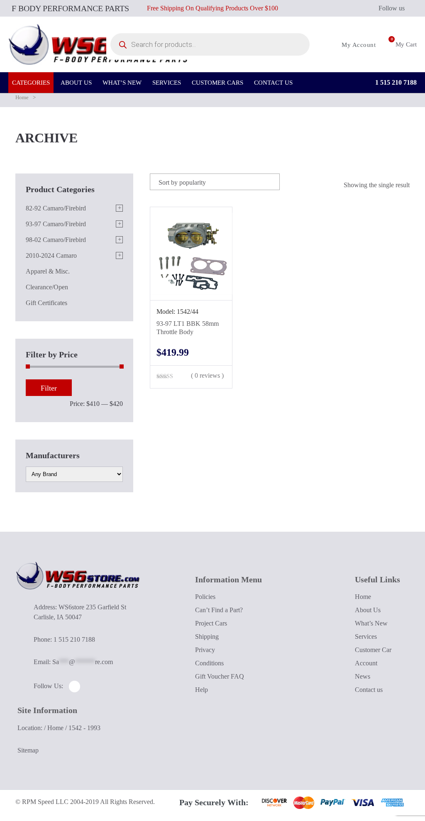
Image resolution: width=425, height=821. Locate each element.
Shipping (207, 636)
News (362, 676)
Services (366, 636)
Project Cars (211, 623)
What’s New (371, 623)
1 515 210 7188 (395, 82)
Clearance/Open (47, 287)
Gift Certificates (46, 302)
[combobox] (215, 181)
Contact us (369, 689)
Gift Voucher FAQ (219, 676)
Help (201, 689)
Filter (49, 388)
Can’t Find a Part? (219, 609)
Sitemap (28, 750)
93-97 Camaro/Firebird (56, 223)
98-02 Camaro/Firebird (56, 239)
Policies (205, 596)
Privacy (205, 649)
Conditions (209, 663)
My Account (358, 45)
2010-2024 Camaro (51, 255)
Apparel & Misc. (48, 271)
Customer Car (373, 649)
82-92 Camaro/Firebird (56, 208)
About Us (368, 609)
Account (366, 663)
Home (22, 97)
